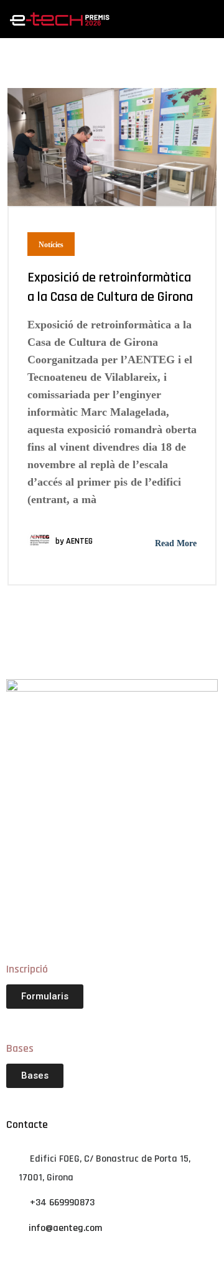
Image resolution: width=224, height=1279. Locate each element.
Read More (174, 543)
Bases (20, 1048)
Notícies (51, 244)
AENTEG (79, 541)
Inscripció (27, 969)
